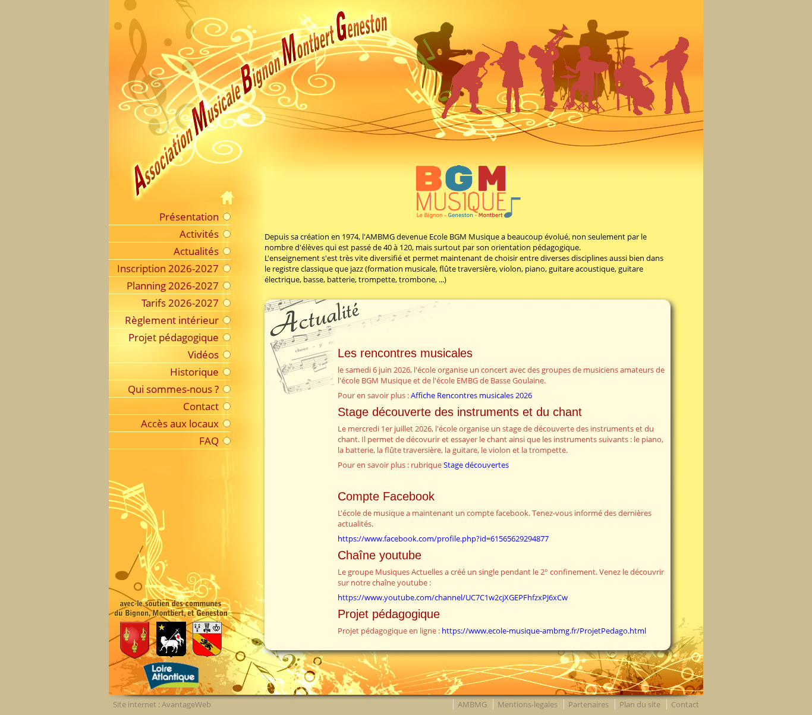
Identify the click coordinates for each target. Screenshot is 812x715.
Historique (194, 371)
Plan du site (639, 704)
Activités (199, 233)
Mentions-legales (528, 704)
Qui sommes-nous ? (173, 389)
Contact (201, 406)
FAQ (209, 440)
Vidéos (203, 354)
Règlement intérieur (172, 320)
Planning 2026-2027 (173, 285)
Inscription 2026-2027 (168, 268)
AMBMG (472, 704)
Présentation (189, 216)
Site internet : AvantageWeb (162, 704)
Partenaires (588, 704)
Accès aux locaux (180, 423)
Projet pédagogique (173, 337)
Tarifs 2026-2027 (180, 302)
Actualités (196, 251)
